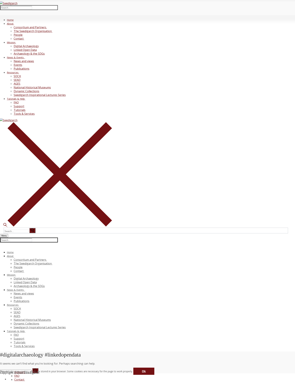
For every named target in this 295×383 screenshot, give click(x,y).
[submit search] (32, 230)
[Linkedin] (10, 378)
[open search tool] (57, 225)
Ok (144, 371)
